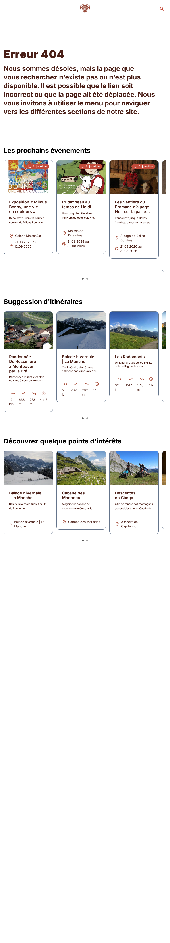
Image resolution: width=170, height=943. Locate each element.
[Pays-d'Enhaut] (85, 8)
